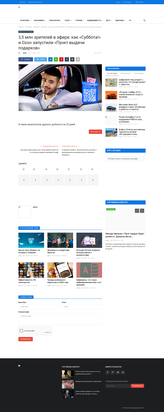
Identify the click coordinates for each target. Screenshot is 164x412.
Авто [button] (108, 20)
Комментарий (23, 312)
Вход (118, 2)
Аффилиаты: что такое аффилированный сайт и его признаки (88, 282)
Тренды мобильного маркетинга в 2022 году (57, 281)
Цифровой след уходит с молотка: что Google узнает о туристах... (132, 82)
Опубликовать (25, 339)
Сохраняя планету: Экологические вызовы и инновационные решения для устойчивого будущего (79, 152)
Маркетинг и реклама (40, 27)
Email (64, 302)
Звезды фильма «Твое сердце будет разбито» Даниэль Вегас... (124, 235)
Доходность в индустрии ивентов (58, 251)
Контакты (23, 2)
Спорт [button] (68, 20)
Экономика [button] (39, 20)
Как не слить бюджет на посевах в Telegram (29, 251)
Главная (20, 27)
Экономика (28, 27)
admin (25, 53)
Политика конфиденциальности (133, 408)
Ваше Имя (22, 302)
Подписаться (137, 386)
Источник (95, 132)
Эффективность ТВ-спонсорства (27, 281)
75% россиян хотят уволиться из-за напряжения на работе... (87, 373)
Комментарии (26, 297)
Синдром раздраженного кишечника (88, 381)
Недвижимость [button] (94, 20)
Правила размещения (35, 2)
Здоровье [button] (119, 20)
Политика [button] (24, 20)
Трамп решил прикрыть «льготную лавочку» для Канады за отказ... (87, 393)
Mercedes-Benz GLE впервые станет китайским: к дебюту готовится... (132, 106)
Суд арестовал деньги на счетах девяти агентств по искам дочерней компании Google (39, 151)
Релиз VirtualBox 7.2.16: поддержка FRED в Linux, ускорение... (130, 119)
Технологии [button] (54, 20)
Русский (140, 2)
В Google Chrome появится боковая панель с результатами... (88, 252)
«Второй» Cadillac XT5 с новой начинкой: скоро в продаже (130, 94)
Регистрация (127, 2)
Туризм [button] (78, 20)
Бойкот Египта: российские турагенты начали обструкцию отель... (132, 131)
